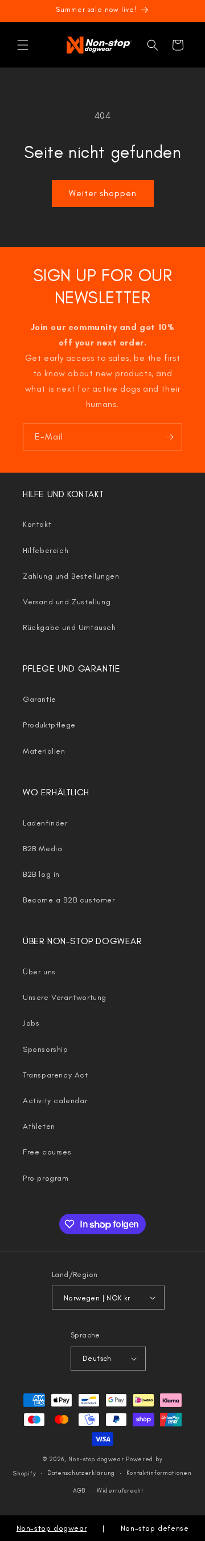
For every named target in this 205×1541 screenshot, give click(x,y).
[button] (22, 45)
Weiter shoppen (103, 193)
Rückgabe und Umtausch (69, 627)
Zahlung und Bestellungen (71, 576)
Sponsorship (45, 1049)
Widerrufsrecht (120, 1490)
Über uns (39, 972)
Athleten (39, 1126)
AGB (79, 1490)
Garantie (39, 699)
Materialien (44, 751)
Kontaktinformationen (159, 1473)
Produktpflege (49, 725)
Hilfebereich (45, 550)
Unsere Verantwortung (64, 997)
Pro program (46, 1178)
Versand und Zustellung (66, 602)
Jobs (31, 1023)
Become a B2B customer (69, 900)
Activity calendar (55, 1100)
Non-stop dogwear (96, 1459)
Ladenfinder (45, 823)
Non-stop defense (155, 1528)
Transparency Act (55, 1075)
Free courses (47, 1152)
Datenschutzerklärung (81, 1473)
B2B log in (41, 874)
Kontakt (37, 524)
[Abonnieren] (169, 437)
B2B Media (42, 848)
